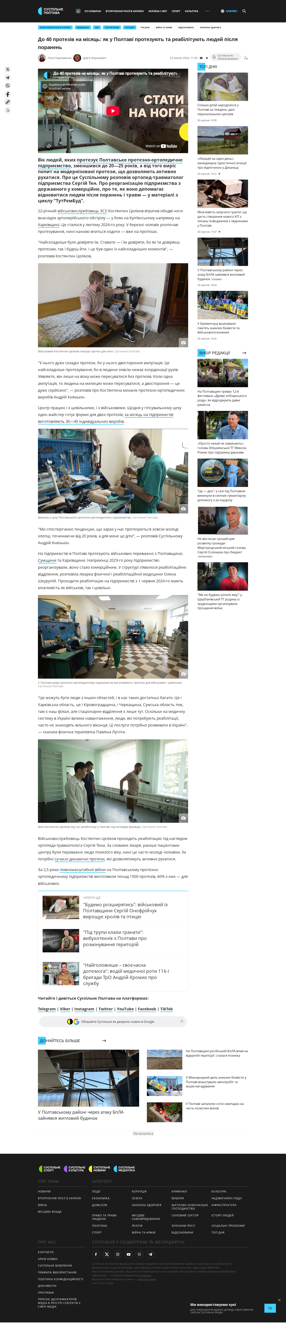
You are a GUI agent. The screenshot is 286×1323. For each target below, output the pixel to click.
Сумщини (47, 560)
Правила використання (57, 1272)
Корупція (139, 1191)
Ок (270, 1308)
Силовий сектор (185, 1215)
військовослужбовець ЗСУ (82, 210)
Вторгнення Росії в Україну (125, 11)
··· (207, 11)
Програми (46, 1292)
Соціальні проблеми (228, 1225)
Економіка (101, 1198)
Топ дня (145, 27)
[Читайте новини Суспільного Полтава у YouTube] (128, 1254)
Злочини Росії (183, 1225)
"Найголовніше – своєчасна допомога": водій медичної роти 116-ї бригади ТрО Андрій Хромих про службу (126, 974)
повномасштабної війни (83, 869)
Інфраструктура (224, 1205)
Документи (47, 1286)
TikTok (166, 1009)
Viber (65, 1009)
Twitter (105, 1009)
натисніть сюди (146, 1279)
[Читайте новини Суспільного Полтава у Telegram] (150, 1254)
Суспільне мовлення (55, 1265)
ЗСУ (97, 27)
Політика (99, 1225)
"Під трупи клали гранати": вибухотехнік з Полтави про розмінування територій (115, 938)
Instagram (84, 1009)
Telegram (47, 1009)
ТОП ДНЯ (129, 27)
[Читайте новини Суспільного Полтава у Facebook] (96, 1254)
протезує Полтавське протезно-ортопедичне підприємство (110, 163)
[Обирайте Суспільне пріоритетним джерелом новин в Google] (7, 110)
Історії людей (222, 1215)
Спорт (176, 11)
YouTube (125, 1009)
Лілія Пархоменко (59, 58)
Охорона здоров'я (210, 27)
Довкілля (99, 1205)
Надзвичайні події (226, 1198)
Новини (44, 1191)
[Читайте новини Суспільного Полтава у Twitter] (107, 1254)
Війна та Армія (164, 27)
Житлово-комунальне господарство (190, 1207)
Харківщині (48, 224)
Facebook (147, 1009)
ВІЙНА (42, 1205)
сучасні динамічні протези (79, 859)
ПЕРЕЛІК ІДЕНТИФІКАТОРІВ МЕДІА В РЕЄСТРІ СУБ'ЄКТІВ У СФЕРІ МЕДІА (59, 1302)
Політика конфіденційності (60, 1279)
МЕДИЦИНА (83, 27)
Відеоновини (186, 27)
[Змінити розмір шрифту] (246, 58)
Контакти (46, 1252)
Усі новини (93, 11)
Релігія (137, 1225)
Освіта (137, 1198)
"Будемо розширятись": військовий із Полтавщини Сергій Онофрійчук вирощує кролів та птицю (125, 910)
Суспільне (145, 1275)
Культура (191, 11)
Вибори (178, 1198)
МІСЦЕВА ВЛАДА (50, 1211)
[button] (7, 69)
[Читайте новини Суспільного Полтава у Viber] (139, 1254)
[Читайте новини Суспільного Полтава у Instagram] (118, 1254)
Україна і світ (157, 11)
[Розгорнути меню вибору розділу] (78, 11)
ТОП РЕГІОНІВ (112, 27)
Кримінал (179, 1191)
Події (96, 1191)
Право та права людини (104, 1217)
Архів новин (48, 1259)
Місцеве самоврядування (146, 1217)
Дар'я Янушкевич (94, 58)
